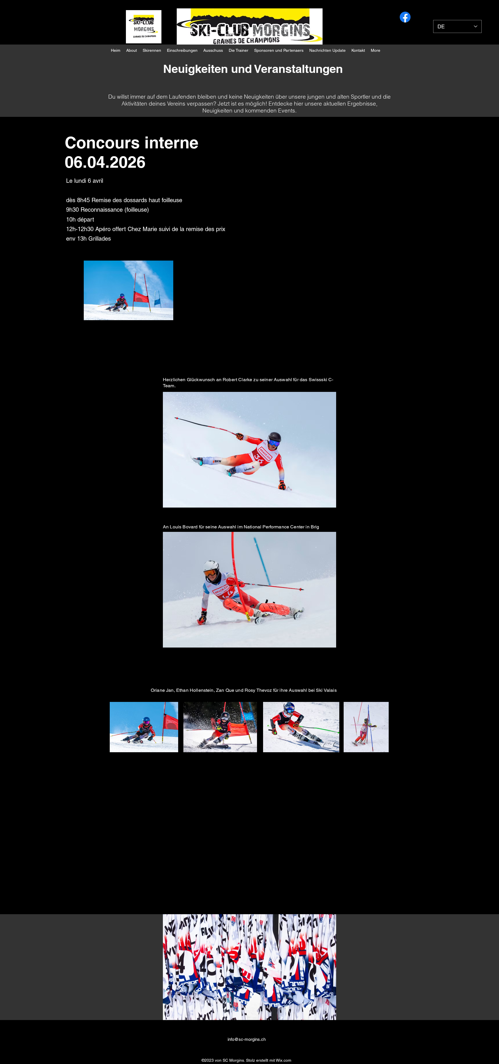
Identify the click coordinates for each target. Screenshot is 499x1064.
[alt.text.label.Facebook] (405, 17)
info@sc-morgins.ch (247, 1039)
